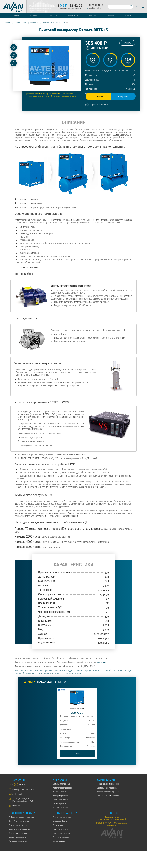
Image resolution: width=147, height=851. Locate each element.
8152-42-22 (70, 5)
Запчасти (52, 16)
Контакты (129, 16)
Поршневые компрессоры (108, 784)
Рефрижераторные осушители (21, 817)
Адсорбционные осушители (20, 821)
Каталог (34, 16)
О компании (73, 16)
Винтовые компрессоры (107, 788)
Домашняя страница (61, 784)
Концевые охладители (18, 841)
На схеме (16, 805)
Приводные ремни (60, 829)
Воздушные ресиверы (18, 825)
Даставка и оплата (60, 800)
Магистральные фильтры (19, 829)
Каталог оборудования (62, 788)
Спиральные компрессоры (108, 796)
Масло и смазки (59, 841)
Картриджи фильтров (18, 833)
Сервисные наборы (61, 837)
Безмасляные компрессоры (108, 792)
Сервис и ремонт (60, 803)
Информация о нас (60, 796)
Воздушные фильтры (62, 817)
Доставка (93, 16)
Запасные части (59, 792)
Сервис (111, 16)
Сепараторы (58, 825)
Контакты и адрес (60, 807)
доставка (101, 662)
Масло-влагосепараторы (19, 837)
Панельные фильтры (61, 833)
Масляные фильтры (61, 821)
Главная (16, 16)
